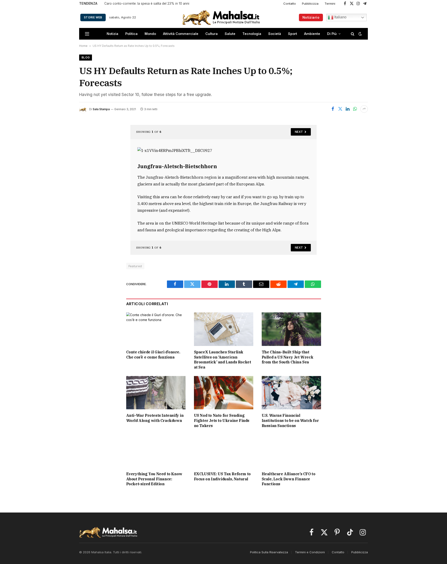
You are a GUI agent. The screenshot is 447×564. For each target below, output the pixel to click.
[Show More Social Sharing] (364, 109)
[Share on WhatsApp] (355, 109)
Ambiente (312, 34)
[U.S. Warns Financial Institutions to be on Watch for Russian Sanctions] (291, 392)
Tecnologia (251, 34)
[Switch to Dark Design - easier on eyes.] (359, 34)
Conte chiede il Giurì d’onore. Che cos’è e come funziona (153, 354)
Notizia (112, 34)
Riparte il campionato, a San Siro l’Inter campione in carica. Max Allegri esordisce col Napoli (162, 3)
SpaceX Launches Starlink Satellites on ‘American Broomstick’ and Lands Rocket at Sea (222, 359)
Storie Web (93, 17)
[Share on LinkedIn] (347, 109)
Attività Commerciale (180, 34)
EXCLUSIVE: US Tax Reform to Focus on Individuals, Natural (222, 476)
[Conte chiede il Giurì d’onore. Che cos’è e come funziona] (156, 329)
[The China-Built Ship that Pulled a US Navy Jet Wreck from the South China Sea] (291, 329)
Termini (330, 3)
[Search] (352, 34)
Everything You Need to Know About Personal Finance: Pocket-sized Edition (154, 479)
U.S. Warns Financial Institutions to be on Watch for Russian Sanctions (290, 420)
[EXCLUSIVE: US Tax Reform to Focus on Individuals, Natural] (223, 451)
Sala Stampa (101, 109)
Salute (230, 34)
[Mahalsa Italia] (221, 17)
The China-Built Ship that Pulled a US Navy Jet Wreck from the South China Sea (287, 357)
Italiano (339, 17)
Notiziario (310, 17)
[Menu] (87, 34)
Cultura (211, 34)
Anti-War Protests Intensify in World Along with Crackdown (155, 418)
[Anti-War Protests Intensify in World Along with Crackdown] (156, 392)
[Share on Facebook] (332, 109)
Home (83, 46)
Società (274, 34)
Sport (292, 34)
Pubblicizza (310, 3)
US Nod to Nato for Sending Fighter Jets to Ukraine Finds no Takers (221, 420)
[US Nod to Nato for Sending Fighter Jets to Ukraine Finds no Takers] (223, 392)
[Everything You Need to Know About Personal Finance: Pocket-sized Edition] (156, 451)
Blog (85, 57)
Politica (131, 34)
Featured (135, 266)
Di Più (332, 34)
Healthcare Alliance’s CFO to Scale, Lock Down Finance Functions (288, 479)
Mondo (150, 34)
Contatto (289, 3)
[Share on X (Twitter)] (340, 109)
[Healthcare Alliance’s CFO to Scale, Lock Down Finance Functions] (291, 451)
